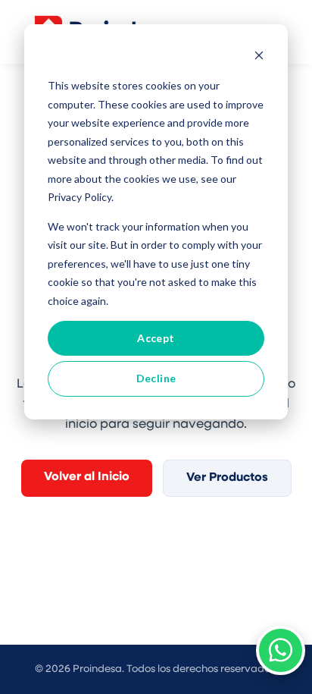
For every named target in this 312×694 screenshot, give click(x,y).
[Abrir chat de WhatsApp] (280, 650)
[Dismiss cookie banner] (259, 57)
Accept (156, 337)
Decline (156, 378)
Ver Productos (227, 478)
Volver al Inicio (86, 477)
